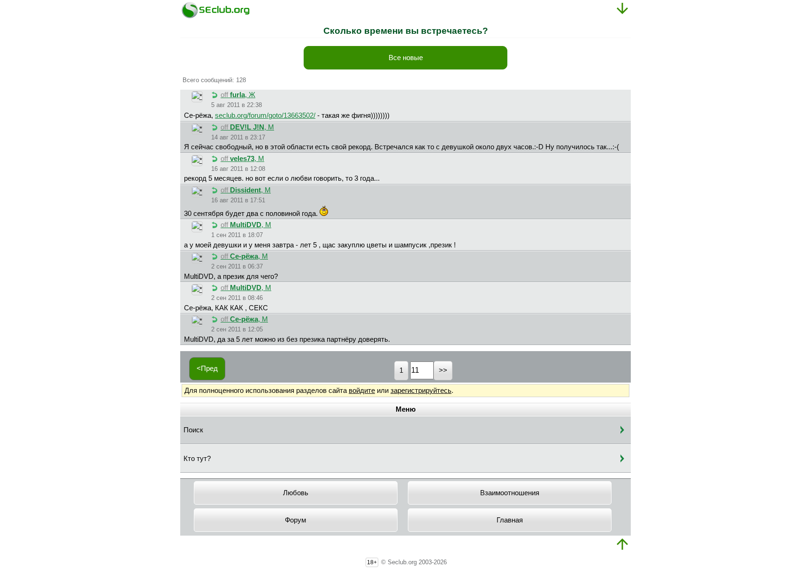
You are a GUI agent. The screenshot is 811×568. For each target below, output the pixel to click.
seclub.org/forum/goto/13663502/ (265, 115)
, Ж (238, 95)
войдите (362, 390)
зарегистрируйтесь (420, 390)
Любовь (295, 493)
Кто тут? (197, 458)
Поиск (193, 430)
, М (247, 127)
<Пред (207, 368)
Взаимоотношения (509, 493)
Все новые (406, 57)
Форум (295, 520)
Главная (510, 520)
